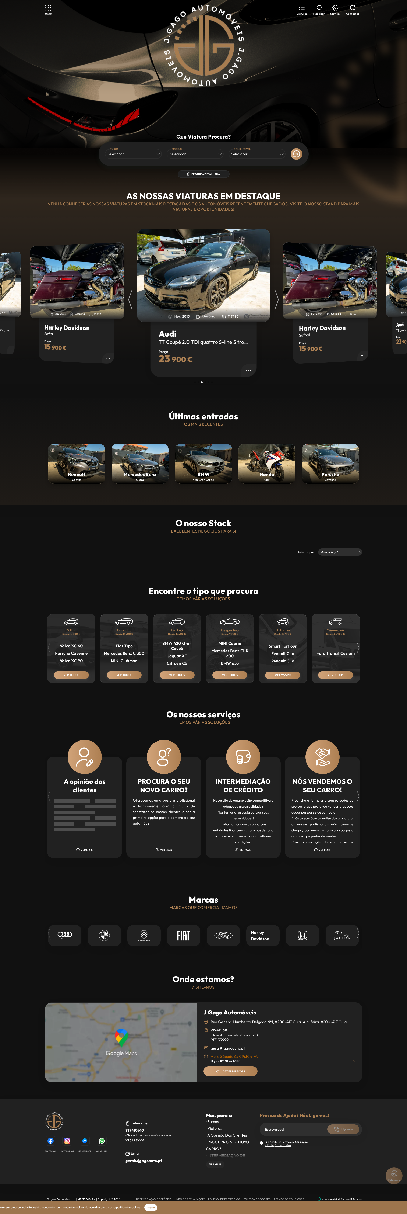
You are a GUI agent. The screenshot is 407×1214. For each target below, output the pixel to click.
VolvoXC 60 (71, 645)
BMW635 (230, 663)
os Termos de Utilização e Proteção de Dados (286, 1143)
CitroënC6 (177, 663)
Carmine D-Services (351, 1198)
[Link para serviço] (64, 935)
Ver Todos (71, 675)
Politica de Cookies (257, 1199)
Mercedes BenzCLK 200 (229, 653)
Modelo (177, 149)
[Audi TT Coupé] (77, 280)
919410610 (220, 1030)
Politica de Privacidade (224, 1199)
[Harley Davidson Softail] (203, 275)
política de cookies (128, 1207)
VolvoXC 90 (71, 660)
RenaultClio (282, 653)
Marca (114, 149)
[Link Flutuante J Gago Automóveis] (203, 45)
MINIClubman (124, 660)
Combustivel (242, 149)
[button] (302, 10)
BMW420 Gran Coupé (177, 646)
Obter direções (234, 1071)
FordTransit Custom (335, 653)
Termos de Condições (289, 1199)
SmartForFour (283, 646)
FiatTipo (124, 645)
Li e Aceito (286, 1143)
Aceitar (150, 1207)
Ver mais (215, 1164)
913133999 (220, 1039)
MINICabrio (230, 643)
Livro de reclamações (189, 1199)
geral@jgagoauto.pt (228, 1048)
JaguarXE (177, 655)
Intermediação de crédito (153, 1199)
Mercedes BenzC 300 (124, 653)
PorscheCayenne (71, 653)
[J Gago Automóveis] (54, 1122)
